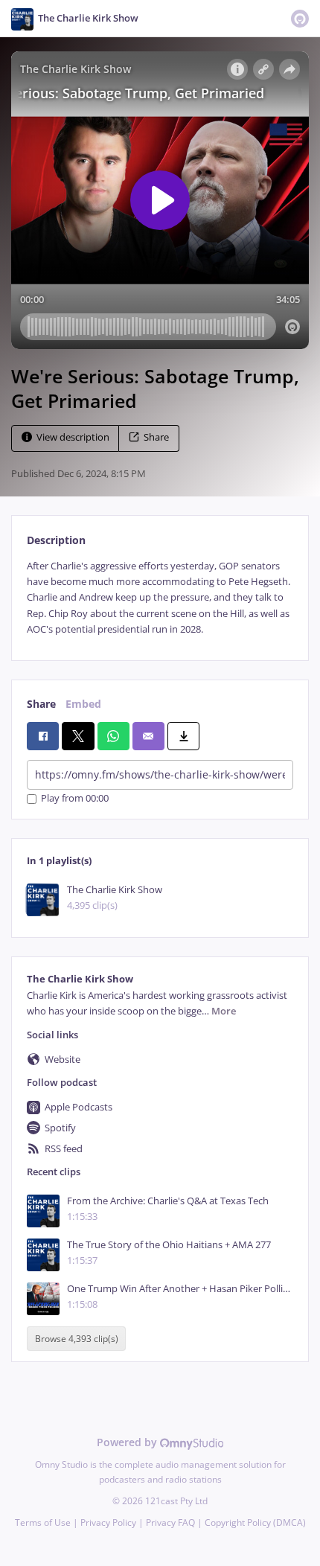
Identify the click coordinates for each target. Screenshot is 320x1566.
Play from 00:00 (75, 799)
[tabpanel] (160, 598)
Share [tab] (41, 704)
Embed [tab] (83, 704)
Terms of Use (43, 1522)
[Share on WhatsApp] (113, 736)
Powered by (128, 1442)
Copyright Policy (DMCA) (255, 1522)
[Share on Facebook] (43, 736)
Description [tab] (56, 540)
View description (72, 437)
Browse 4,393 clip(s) (76, 1338)
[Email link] (148, 736)
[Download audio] (183, 736)
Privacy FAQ (170, 1522)
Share (156, 437)
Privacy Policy (108, 1522)
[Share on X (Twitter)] (78, 736)
